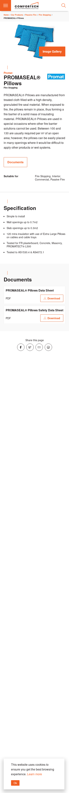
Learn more (34, 774)
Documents (15, 162)
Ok (15, 783)
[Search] (63, 5)
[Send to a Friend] (39, 347)
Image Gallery (52, 51)
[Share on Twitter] (30, 347)
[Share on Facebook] (20, 347)
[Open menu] (5, 5)
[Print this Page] (48, 347)
